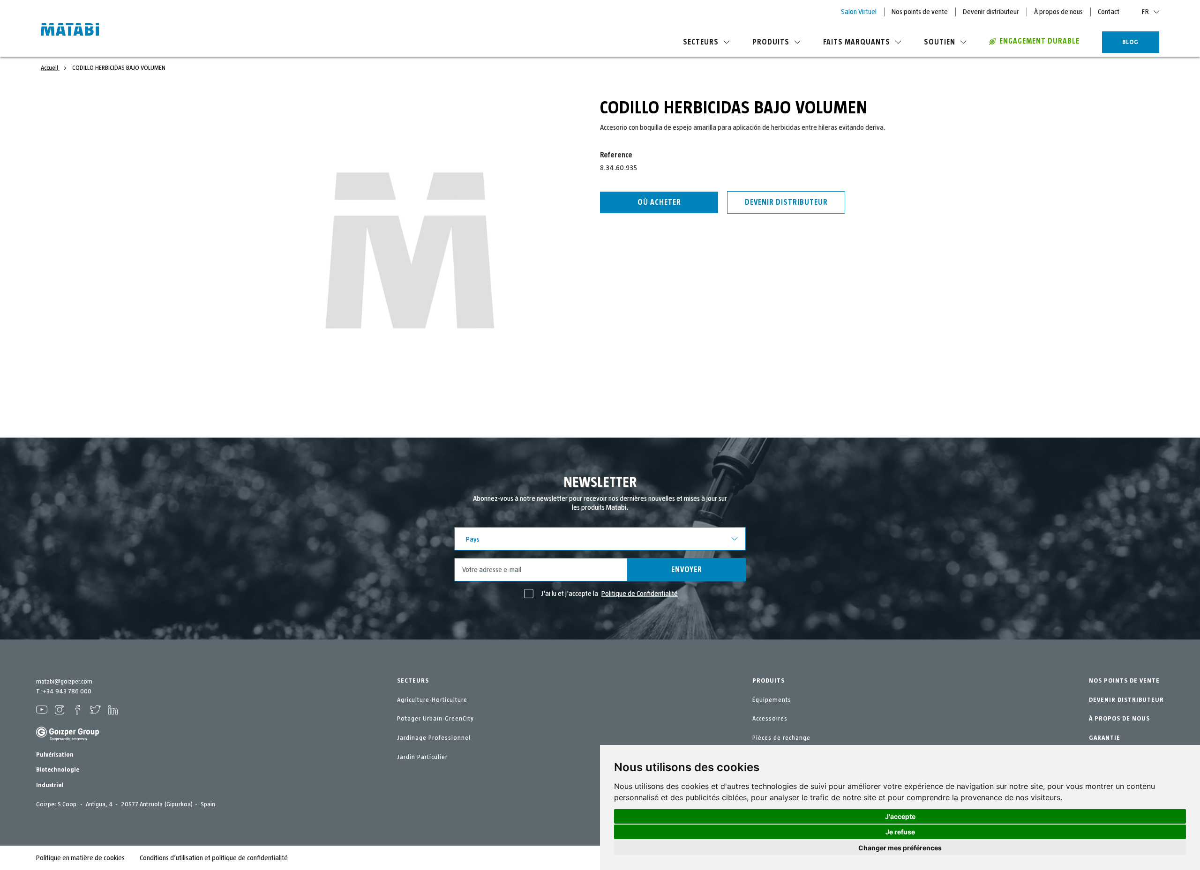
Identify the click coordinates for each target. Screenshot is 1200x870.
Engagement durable (1039, 41)
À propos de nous (1058, 11)
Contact (1108, 11)
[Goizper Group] (67, 739)
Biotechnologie (57, 769)
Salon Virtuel (859, 11)
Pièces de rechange (781, 738)
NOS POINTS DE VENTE (1124, 680)
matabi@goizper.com (64, 681)
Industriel (49, 785)
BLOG (1130, 42)
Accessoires (770, 718)
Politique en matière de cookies (80, 858)
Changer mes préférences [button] (900, 848)
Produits (770, 42)
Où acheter (659, 202)
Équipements (771, 700)
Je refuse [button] (900, 832)
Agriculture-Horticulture (432, 700)
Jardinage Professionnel (434, 738)
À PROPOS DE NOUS (1119, 718)
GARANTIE (1104, 738)
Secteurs (701, 42)
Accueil (50, 68)
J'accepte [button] (900, 816)
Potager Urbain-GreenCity (435, 718)
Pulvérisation (55, 754)
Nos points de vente (920, 11)
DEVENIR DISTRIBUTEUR (1126, 700)
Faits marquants (856, 42)
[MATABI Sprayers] (70, 30)
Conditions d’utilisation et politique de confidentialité (214, 858)
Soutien (939, 42)
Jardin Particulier (422, 757)
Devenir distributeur (991, 11)
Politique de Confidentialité (639, 593)
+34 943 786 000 (67, 691)
